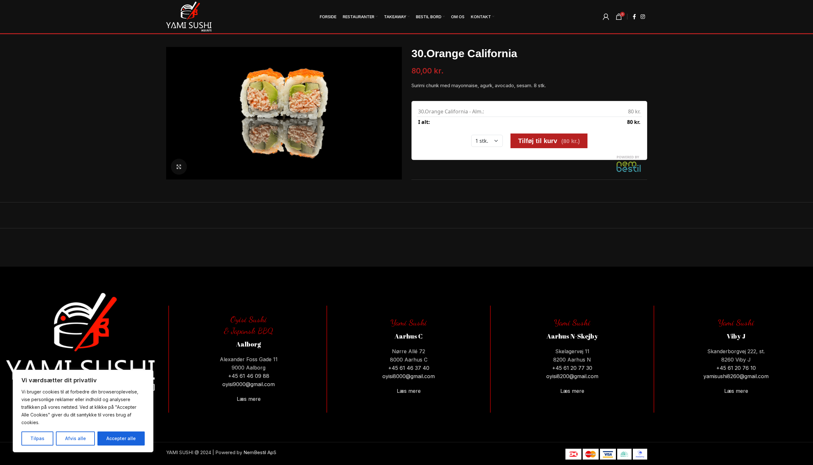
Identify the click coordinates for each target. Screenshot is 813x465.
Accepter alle (121, 438)
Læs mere (249, 399)
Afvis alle (75, 438)
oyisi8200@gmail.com (572, 376)
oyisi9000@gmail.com (248, 384)
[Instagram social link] (642, 16)
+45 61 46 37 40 (408, 368)
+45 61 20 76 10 (736, 368)
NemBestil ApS (259, 452)
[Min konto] (606, 16)
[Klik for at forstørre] (179, 167)
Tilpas (37, 438)
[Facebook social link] (634, 16)
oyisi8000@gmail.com (408, 376)
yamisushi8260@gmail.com (736, 376)
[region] (83, 411)
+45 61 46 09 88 (248, 376)
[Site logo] (188, 16)
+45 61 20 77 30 (572, 368)
